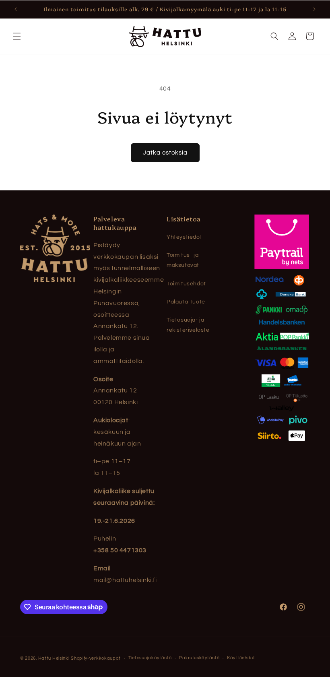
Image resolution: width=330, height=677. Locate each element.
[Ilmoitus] (314, 9)
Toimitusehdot (186, 284)
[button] (17, 36)
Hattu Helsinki (54, 658)
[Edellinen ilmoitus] (16, 9)
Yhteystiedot (184, 237)
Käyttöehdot (241, 658)
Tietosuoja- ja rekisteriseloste (188, 325)
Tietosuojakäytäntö (150, 658)
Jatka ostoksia (165, 153)
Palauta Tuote (186, 302)
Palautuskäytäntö (199, 658)
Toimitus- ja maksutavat (183, 260)
